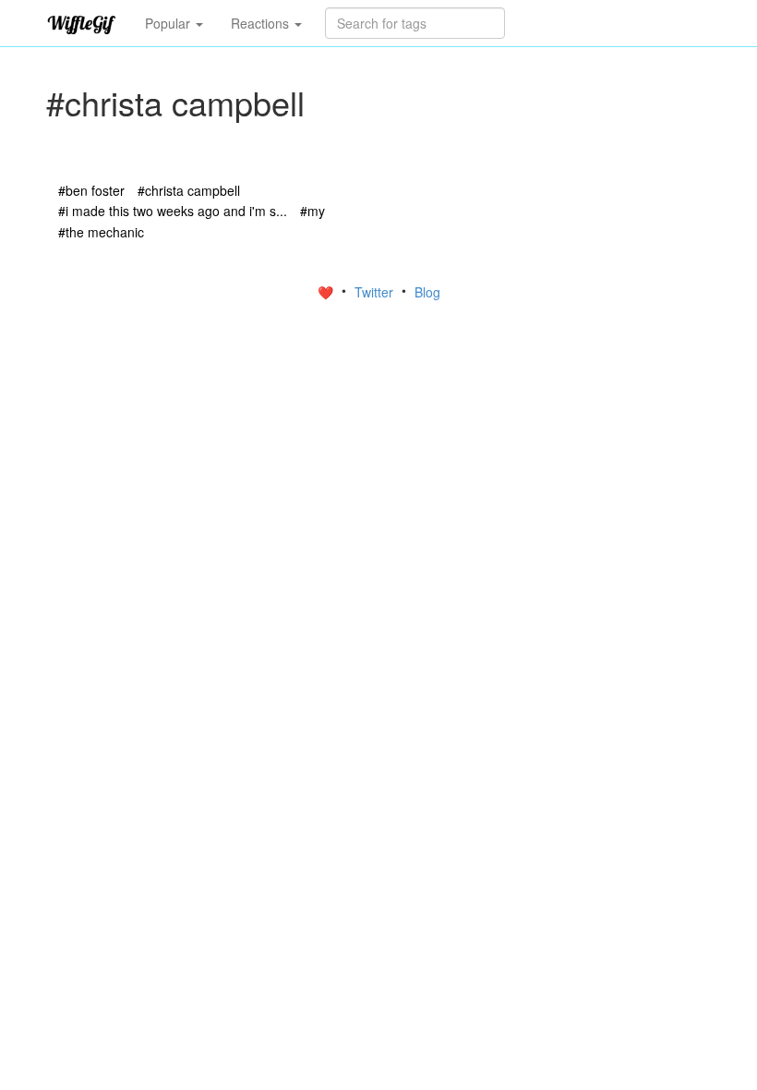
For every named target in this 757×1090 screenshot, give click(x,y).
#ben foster (91, 190)
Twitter (375, 292)
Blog (427, 292)
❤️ (327, 292)
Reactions (262, 23)
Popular (169, 23)
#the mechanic (101, 232)
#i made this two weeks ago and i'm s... (172, 210)
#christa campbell (189, 190)
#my (312, 210)
